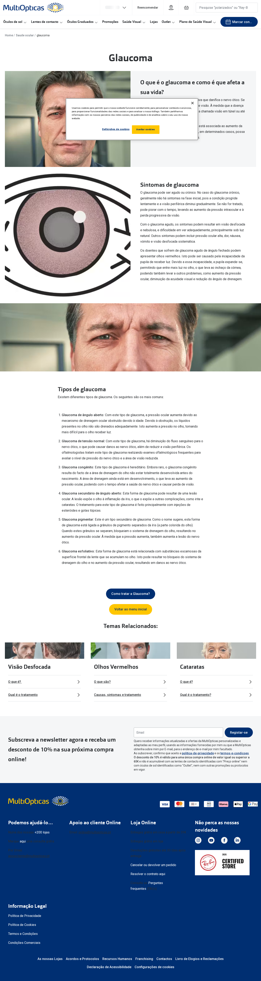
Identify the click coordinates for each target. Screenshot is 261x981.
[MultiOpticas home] (38, 801)
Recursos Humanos (117, 959)
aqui (23, 841)
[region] (132, 119)
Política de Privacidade (24, 916)
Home (9, 35)
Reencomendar (147, 7)
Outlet (166, 22)
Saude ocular (25, 35)
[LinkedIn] (237, 840)
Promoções (110, 22)
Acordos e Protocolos (82, 959)
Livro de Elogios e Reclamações (199, 959)
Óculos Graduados (80, 22)
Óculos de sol (12, 22)
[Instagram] (198, 840)
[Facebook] (224, 840)
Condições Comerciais (24, 943)
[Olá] (116, 7)
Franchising (144, 959)
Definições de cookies (115, 129)
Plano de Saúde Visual (195, 22)
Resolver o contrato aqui (147, 874)
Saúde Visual (131, 22)
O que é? (15, 682)
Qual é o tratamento (23, 695)
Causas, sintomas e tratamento (117, 695)
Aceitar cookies (145, 129)
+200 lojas (42, 832)
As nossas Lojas (50, 959)
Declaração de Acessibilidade (109, 967)
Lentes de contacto (44, 22)
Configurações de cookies (154, 967)
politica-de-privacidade (198, 753)
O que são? (102, 682)
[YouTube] (211, 840)
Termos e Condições (23, 934)
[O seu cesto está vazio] (186, 7)
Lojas (154, 22)
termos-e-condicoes (234, 753)
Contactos (164, 959)
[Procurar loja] (171, 7)
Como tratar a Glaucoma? (130, 594)
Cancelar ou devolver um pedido (153, 865)
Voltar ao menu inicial (130, 609)
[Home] (33, 7)
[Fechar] (192, 103)
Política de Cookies (22, 925)
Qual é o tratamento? (195, 695)
